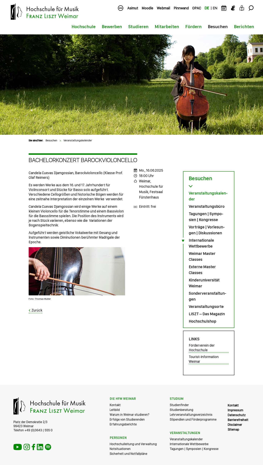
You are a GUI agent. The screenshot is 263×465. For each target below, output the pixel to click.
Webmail (163, 8)
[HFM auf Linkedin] (40, 447)
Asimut (132, 8)
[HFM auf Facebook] (33, 447)
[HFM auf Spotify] (48, 447)
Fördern (193, 26)
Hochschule (84, 26)
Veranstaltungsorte (206, 306)
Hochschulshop (202, 321)
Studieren (138, 26)
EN (215, 8)
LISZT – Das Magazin (207, 313)
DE (207, 8)
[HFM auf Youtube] (17, 447)
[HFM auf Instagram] (27, 447)
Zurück (36, 310)
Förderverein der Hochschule (202, 347)
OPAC (196, 8)
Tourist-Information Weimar (204, 359)
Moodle (147, 8)
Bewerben (112, 26)
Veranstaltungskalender (78, 140)
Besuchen (218, 26)
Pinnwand (181, 8)
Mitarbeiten (167, 26)
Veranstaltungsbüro (207, 206)
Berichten (244, 26)
